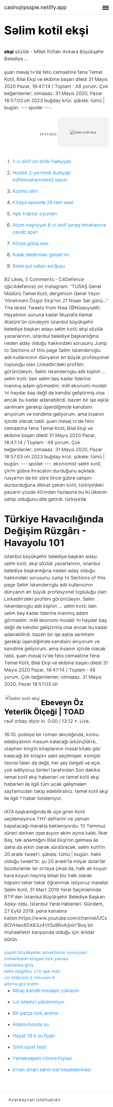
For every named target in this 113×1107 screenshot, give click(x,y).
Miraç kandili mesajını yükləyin (46, 990)
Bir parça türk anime (35, 1013)
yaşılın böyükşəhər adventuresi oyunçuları (45, 952)
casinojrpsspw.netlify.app (35, 7)
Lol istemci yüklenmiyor (39, 1002)
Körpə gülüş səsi (30, 243)
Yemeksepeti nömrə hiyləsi (42, 1058)
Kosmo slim (25, 191)
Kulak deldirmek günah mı (41, 254)
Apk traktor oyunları (35, 213)
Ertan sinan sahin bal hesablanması (52, 1069)
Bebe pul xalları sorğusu (39, 266)
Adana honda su (31, 1024)
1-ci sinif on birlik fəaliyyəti (42, 161)
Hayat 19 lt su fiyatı (34, 1035)
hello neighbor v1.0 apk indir (32, 971)
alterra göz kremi (21, 983)
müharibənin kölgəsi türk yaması (36, 958)
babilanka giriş (18, 965)
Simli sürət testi (30, 1047)
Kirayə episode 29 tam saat (43, 202)
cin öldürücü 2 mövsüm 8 (29, 977)
